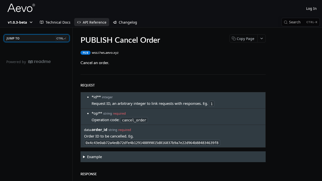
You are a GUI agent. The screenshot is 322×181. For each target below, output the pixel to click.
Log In (311, 8)
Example (94, 156)
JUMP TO (36, 38)
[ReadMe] (39, 62)
